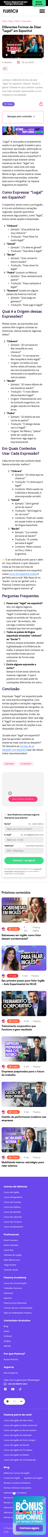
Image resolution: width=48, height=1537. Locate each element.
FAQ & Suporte (11, 1373)
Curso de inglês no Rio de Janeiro (20, 1430)
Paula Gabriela (11, 1245)
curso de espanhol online (23, 574)
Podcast (8, 1336)
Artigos (7, 1341)
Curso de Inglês (11, 1192)
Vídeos (17, 21)
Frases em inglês (12, 1478)
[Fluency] (10, 11)
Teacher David (11, 1269)
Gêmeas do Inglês (13, 1255)
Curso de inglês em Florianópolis (20, 1460)
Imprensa (8, 1293)
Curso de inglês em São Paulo (18, 1420)
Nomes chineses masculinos (17, 1488)
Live (14, 975)
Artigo (15, 929)
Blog (11, 21)
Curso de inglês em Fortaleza (18, 1450)
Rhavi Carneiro (11, 1240)
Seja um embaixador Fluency (18, 1313)
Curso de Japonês (13, 1217)
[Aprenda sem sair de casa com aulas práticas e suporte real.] (23, 130)
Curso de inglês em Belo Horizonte (20, 1425)
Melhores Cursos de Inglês (17, 1473)
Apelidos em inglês (33, 1478)
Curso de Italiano (12, 1207)
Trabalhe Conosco (13, 1288)
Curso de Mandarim (13, 1226)
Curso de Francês (12, 1202)
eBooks (7, 1346)
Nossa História (11, 1359)
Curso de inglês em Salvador (18, 1435)
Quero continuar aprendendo (23, 799)
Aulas (6, 1331)
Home (4, 21)
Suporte (7, 1298)
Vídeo (10, 104)
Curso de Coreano (13, 1222)
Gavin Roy (8, 1250)
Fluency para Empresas (15, 1303)
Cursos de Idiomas (15, 1186)
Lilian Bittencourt (12, 1260)
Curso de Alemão (12, 1212)
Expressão (26, 21)
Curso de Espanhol (13, 1197)
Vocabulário (26, 764)
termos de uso (19, 871)
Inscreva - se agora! (24, 860)
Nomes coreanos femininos (17, 1483)
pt (14, 1401)
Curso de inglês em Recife (16, 1445)
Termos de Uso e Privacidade (18, 1308)
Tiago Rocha (10, 1265)
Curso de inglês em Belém (16, 1455)
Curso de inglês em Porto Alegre (19, 1440)
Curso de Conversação (15, 1283)
